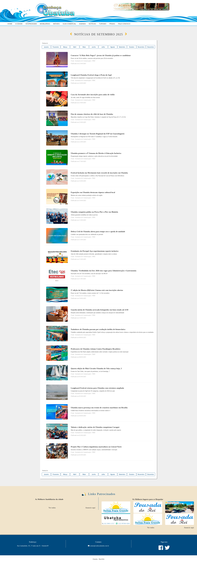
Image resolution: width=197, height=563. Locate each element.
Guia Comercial (69, 24)
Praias (112, 24)
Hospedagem (31, 24)
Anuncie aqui (90, 528)
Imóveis (56, 24)
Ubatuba (95, 559)
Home (9, 24)
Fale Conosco (124, 24)
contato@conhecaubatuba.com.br (99, 546)
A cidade (18, 24)
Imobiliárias (45, 24)
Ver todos (52, 528)
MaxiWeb (101, 559)
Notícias (92, 24)
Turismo (102, 24)
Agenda (82, 24)
